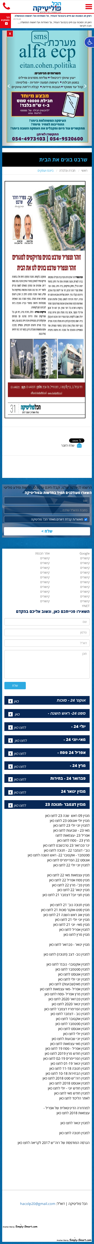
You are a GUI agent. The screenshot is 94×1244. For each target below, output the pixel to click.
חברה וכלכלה (67, 170)
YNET (86, 606)
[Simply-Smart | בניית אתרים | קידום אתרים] (20, 1221)
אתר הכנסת (42, 553)
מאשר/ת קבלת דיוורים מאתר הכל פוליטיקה (57, 519)
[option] (52, 21)
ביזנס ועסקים (45, 170)
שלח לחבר (67, 445)
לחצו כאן (20, 727)
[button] (9, 86)
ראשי (84, 170)
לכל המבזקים (5, 18)
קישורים (44, 601)
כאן (16, 701)
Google (85, 553)
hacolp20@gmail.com (37, 1203)
